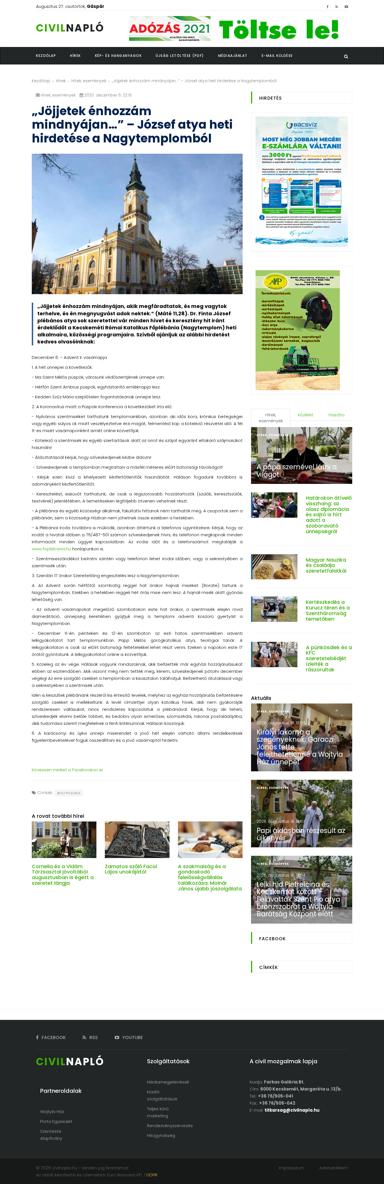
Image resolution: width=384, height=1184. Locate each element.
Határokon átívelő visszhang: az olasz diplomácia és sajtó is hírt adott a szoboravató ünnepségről (329, 514)
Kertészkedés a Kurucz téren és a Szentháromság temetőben (328, 610)
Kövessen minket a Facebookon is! (67, 770)
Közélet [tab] (305, 415)
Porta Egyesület (56, 1121)
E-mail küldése (277, 55)
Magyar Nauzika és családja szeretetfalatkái (326, 565)
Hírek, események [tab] (271, 418)
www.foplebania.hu (51, 549)
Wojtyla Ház (68, 793)
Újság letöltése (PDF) (180, 55)
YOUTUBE (132, 1037)
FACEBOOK (53, 1037)
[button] (82, 55)
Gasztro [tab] (336, 415)
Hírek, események (88, 81)
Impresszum (291, 1168)
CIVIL (70, 28)
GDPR (151, 1175)
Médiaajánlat (233, 55)
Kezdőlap (41, 81)
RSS (93, 1037)
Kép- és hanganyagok (118, 55)
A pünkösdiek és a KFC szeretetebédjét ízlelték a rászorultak (329, 658)
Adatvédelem (333, 1168)
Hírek (61, 81)
